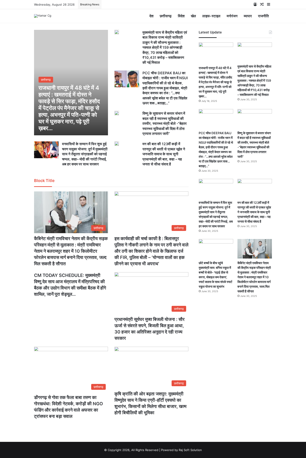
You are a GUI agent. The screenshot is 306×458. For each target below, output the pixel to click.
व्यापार (248, 16)
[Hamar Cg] (42, 16)
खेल (193, 16)
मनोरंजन (232, 16)
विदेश (181, 16)
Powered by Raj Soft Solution (181, 450)
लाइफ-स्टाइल (211, 16)
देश (151, 16)
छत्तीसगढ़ (166, 16)
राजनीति (263, 16)
